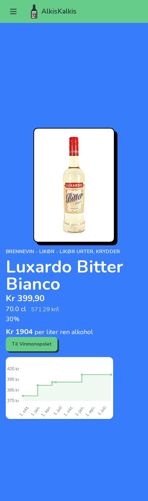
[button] (13, 11)
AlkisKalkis (59, 11)
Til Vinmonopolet (31, 344)
